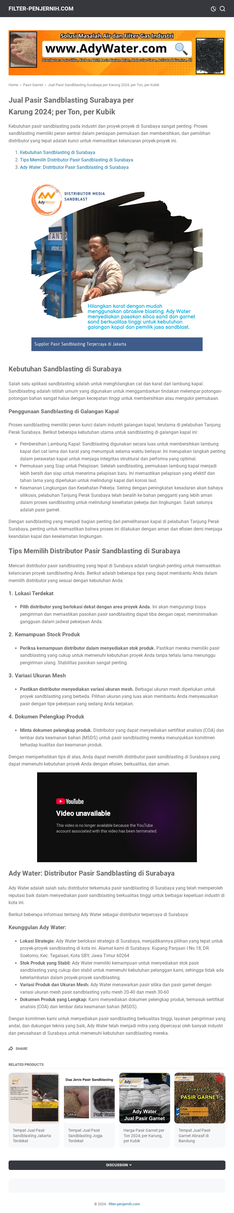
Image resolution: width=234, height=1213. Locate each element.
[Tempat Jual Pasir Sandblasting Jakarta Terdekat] (34, 1098)
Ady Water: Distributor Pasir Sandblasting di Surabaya (74, 167)
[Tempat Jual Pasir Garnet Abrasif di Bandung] (199, 1098)
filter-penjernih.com (41, 8)
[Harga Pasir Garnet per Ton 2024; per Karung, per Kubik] (144, 1098)
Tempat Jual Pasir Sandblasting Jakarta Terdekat (32, 1135)
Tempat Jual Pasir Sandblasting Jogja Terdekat (85, 1135)
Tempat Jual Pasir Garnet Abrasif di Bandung (195, 1135)
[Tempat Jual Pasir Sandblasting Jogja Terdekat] (89, 1098)
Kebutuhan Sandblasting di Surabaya (57, 152)
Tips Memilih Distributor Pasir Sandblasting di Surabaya (76, 160)
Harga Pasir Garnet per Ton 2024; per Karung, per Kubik (144, 1135)
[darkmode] (213, 8)
